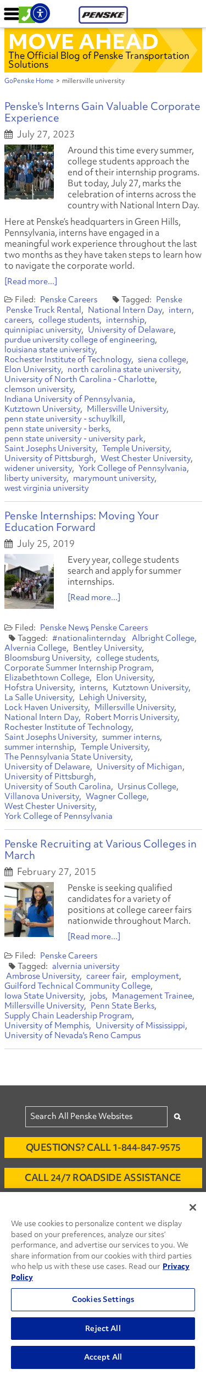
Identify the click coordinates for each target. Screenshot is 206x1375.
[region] (103, 1283)
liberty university (35, 478)
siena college (162, 359)
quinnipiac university (42, 330)
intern (180, 310)
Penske (169, 299)
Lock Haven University (46, 707)
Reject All (102, 1328)
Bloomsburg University (47, 658)
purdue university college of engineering (79, 340)
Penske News (64, 628)
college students (68, 320)
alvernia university (86, 966)
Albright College (163, 638)
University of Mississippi (140, 1025)
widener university (38, 468)
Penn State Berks (122, 1006)
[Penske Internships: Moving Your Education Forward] (29, 581)
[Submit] (177, 1116)
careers (18, 320)
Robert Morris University (131, 717)
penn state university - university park (73, 438)
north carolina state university (123, 369)
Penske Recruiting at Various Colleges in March (100, 849)
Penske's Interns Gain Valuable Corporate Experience (102, 112)
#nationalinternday (89, 638)
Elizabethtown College (47, 678)
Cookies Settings (103, 1299)
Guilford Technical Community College (77, 986)
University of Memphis (46, 1025)
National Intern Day (125, 310)
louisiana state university (49, 349)
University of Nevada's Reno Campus (72, 1035)
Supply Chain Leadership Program (68, 1016)
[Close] (193, 1207)
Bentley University (107, 648)
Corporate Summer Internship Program (78, 668)
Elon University (32, 369)
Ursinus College (147, 786)
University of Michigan (139, 767)
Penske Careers (68, 299)
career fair (105, 976)
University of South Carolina (57, 786)
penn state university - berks (56, 429)
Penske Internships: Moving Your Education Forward (81, 521)
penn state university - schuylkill (63, 419)
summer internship (39, 747)
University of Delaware (131, 330)
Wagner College (116, 796)
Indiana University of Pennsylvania (68, 399)
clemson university (38, 389)
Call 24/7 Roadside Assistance (103, 1177)
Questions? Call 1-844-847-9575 (103, 1147)
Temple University (135, 448)
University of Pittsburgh (49, 458)
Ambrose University (43, 976)
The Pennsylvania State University (67, 757)
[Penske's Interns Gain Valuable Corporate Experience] (29, 172)
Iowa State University (43, 996)
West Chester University (146, 458)
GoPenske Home (29, 80)
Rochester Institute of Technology (67, 359)
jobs (97, 996)
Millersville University (126, 409)
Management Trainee (152, 996)
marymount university (113, 478)
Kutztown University (42, 409)
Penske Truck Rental (43, 310)
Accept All (103, 1357)
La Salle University (38, 697)
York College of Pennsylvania (133, 468)
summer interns (131, 737)
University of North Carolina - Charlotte (79, 379)
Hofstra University (38, 687)
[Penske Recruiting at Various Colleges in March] (29, 909)
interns (93, 687)
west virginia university (46, 488)
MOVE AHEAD (83, 41)
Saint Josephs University (50, 448)
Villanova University (41, 796)
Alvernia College (35, 648)
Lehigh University (111, 697)
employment (155, 976)
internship (125, 320)
